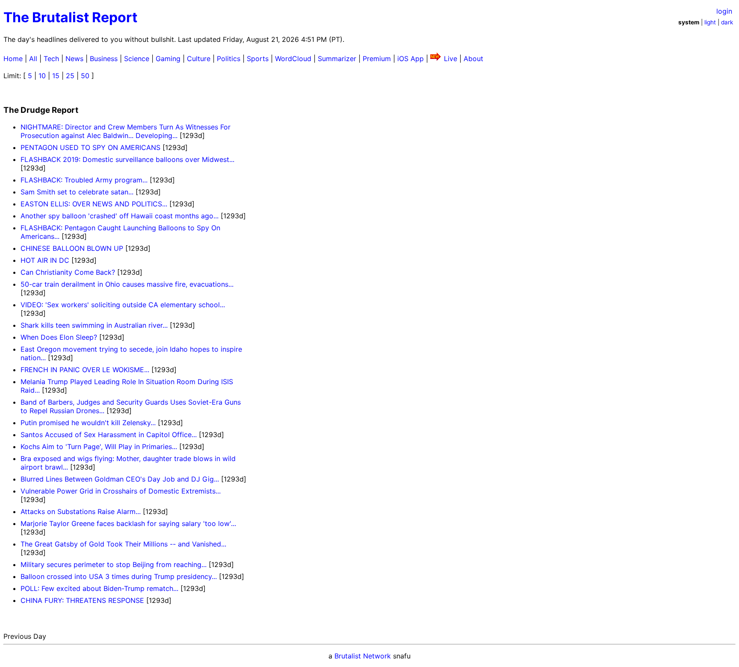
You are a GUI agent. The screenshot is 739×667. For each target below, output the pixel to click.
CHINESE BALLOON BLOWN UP (72, 248)
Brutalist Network (362, 656)
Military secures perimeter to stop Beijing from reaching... (114, 564)
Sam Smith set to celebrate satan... (77, 192)
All (33, 58)
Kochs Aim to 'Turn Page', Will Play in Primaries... (99, 446)
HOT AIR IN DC (45, 260)
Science (136, 58)
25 (70, 75)
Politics (228, 58)
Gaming (168, 58)
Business (104, 58)
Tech (51, 58)
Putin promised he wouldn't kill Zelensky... (88, 422)
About (473, 58)
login (724, 11)
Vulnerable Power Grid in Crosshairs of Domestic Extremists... (121, 491)
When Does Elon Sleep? (59, 337)
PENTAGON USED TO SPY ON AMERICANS (90, 147)
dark (727, 22)
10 (42, 75)
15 (55, 75)
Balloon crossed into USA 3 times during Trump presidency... (119, 576)
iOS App (410, 58)
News (74, 58)
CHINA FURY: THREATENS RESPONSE (82, 600)
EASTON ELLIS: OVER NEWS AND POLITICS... (94, 204)
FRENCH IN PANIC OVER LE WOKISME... (85, 369)
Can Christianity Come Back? (68, 272)
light (710, 22)
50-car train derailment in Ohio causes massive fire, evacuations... (127, 284)
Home (13, 58)
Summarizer (337, 58)
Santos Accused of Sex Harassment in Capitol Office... (109, 434)
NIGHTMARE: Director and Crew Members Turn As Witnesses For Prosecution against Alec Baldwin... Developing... (126, 131)
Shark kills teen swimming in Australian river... (94, 325)
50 (85, 75)
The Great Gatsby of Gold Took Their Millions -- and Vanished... (123, 544)
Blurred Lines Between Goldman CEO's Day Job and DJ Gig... (120, 479)
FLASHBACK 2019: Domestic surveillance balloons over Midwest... (127, 159)
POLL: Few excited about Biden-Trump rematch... (99, 588)
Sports (258, 58)
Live (450, 58)
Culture (198, 58)
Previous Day (24, 636)
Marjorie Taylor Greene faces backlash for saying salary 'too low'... (128, 523)
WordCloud (293, 58)
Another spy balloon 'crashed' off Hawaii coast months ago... (120, 216)
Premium (377, 58)
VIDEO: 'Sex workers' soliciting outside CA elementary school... (123, 304)
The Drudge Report (40, 110)
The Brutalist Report (70, 17)
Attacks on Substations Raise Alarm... (81, 511)
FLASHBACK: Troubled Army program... (84, 180)
